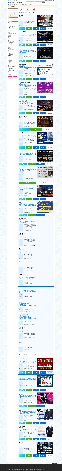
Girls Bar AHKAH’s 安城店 (24, 82)
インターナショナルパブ (12, 33)
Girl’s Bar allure (22, 274)
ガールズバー (11, 27)
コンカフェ (10, 31)
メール (44, 28)
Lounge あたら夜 (22, 64)
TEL (36, 28)
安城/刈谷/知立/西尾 (12, 13)
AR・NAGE (21, 358)
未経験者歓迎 (11, 42)
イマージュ (21, 341)
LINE (29, 28)
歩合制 (10, 53)
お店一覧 (21, 10)
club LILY (21, 442)
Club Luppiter (22, 233)
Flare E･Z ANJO (22, 218)
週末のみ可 (10, 61)
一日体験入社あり (11, 41)
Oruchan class (22, 150)
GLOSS (20, 261)
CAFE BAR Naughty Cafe (24, 314)
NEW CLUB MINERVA (23, 47)
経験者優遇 (10, 43)
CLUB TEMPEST (22, 31)
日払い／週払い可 (11, 49)
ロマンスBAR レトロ (23, 375)
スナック (10, 32)
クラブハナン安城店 (23, 100)
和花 (20, 202)
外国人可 (10, 46)
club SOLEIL (21, 166)
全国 (9, 10)
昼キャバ (10, 25)
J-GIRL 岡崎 (21, 392)
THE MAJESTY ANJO (23, 116)
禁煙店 (10, 74)
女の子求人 (27, 10)
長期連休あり (11, 62)
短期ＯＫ (10, 59)
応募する (22, 28)
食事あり (10, 69)
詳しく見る (50, 28)
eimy (20, 248)
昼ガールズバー (11, 28)
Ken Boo (21, 301)
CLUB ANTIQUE (22, 327)
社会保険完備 (11, 56)
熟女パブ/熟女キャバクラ (12, 26)
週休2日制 (10, 60)
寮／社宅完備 (11, 68)
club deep (21, 15)
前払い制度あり (11, 54)
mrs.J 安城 (21, 185)
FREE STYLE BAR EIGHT (24, 409)
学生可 (10, 47)
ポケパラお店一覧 (34, 10)
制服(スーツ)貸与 (11, 70)
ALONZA (21, 132)
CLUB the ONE (22, 426)
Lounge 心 (21, 287)
